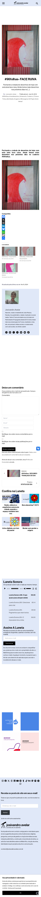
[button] (37, 3)
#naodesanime (14, 96)
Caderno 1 (30, 96)
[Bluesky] (20, 229)
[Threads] (20, 222)
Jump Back (33, 589)
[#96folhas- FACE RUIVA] (10, 251)
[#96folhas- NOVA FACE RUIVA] (10, 267)
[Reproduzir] (5, 589)
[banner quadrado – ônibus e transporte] (11, 741)
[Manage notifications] (37, 893)
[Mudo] (25, 589)
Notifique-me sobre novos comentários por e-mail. (17, 435)
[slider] (14, 588)
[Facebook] (20, 216)
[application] (20, 588)
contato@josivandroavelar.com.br (12, 849)
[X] (20, 219)
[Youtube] (25, 332)
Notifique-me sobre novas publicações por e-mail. (17, 442)
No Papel (31, 99)
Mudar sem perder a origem (30, 529)
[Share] (20, 238)
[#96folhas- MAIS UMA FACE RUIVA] (27, 251)
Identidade (10, 99)
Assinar (5, 812)
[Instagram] (6, 332)
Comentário (6, 395)
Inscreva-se (9, 643)
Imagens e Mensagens (21, 99)
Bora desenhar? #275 (30, 505)
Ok (20, 893)
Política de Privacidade (14, 888)
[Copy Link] (20, 235)
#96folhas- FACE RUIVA (9, 256)
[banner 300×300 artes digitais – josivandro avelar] (30, 721)
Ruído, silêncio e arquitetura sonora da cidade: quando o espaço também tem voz (10, 509)
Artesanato (23, 96)
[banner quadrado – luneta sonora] (30, 741)
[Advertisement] (20, 14)
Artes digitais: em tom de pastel (10, 529)
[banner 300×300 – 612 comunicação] (11, 721)
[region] (20, 886)
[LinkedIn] (20, 225)
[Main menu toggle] (3, 3)
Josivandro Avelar (11, 94)
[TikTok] (28, 332)
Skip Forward (36, 589)
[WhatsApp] (20, 232)
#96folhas (5, 96)
